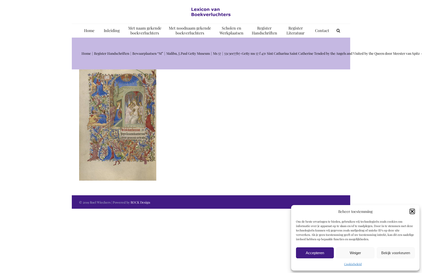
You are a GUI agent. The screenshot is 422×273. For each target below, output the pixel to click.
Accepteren (315, 253)
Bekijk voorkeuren (395, 253)
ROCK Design (140, 202)
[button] (412, 211)
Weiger (355, 253)
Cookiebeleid (353, 264)
